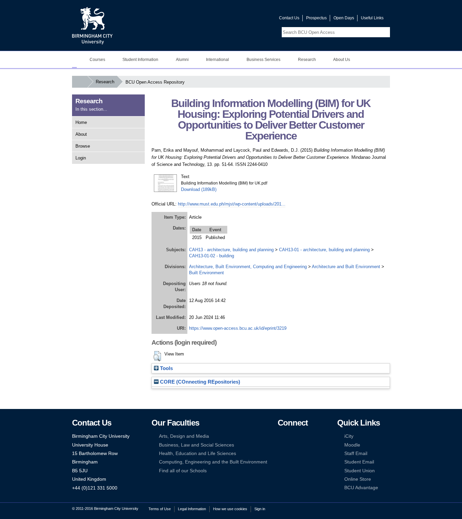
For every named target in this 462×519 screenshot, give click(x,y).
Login (80, 157)
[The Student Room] (301, 453)
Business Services (263, 60)
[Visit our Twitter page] (249, 19)
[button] (157, 356)
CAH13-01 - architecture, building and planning (324, 249)
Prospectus (316, 18)
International (217, 60)
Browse (82, 146)
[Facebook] (281, 436)
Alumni (182, 60)
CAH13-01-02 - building (211, 255)
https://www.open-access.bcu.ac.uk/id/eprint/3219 (237, 328)
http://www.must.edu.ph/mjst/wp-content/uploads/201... (231, 204)
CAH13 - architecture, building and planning (231, 249)
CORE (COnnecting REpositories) (199, 382)
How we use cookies (230, 509)
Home (81, 122)
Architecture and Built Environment (346, 266)
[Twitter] (291, 436)
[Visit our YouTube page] (257, 19)
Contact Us (289, 18)
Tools (166, 368)
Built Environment (206, 272)
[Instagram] (291, 445)
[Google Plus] (301, 445)
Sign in (259, 509)
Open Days (343, 18)
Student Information (140, 60)
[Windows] (301, 462)
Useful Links (372, 18)
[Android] (291, 462)
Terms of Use (159, 509)
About (81, 134)
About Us (341, 60)
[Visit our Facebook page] (241, 19)
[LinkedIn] (281, 445)
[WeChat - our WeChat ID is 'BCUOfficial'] (291, 453)
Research (307, 60)
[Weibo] (281, 453)
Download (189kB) (198, 189)
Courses (97, 60)
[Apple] (281, 462)
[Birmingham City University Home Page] (74, 59)
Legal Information (192, 509)
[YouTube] (301, 436)
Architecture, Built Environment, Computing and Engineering (248, 266)
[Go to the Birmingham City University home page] (92, 25)
